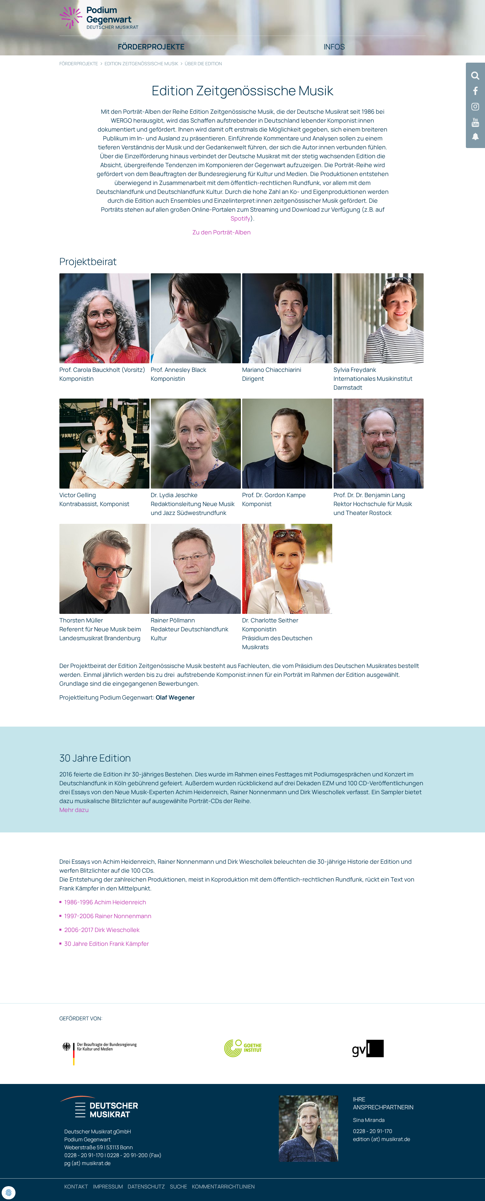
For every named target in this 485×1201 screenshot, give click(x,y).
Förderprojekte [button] (151, 46)
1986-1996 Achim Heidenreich (105, 902)
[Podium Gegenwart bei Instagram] (475, 106)
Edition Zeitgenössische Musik (141, 63)
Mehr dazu (74, 810)
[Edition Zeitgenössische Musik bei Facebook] (475, 91)
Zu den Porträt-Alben (221, 232)
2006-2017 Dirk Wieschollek (102, 930)
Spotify (240, 218)
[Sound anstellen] (475, 136)
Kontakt (76, 1186)
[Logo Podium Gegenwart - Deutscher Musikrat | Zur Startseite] (99, 17)
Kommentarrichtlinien (223, 1186)
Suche (178, 1186)
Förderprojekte (78, 63)
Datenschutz (146, 1186)
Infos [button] (334, 46)
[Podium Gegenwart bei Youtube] (475, 122)
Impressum (108, 1186)
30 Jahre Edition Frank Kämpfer (107, 943)
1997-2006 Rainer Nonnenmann (107, 916)
